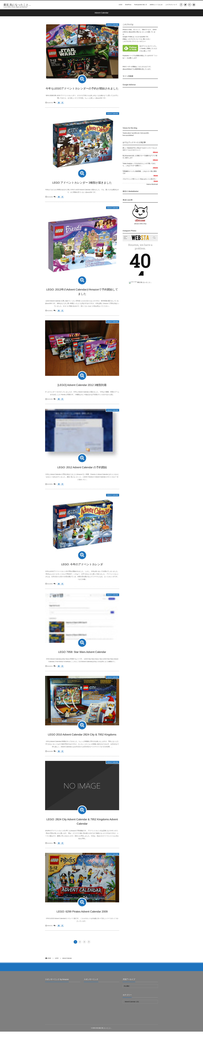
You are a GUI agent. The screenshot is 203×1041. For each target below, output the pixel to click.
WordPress (128, 4)
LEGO (120, 4)
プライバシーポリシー (139, 41)
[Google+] (189, 4)
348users (155, 160)
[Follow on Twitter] (185, 4)
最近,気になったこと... (17, 4)
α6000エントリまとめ (156, 4)
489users (155, 152)
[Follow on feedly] (193, 4)
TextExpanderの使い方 (140, 4)
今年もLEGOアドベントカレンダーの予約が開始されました (82, 88)
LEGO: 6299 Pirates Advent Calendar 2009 (82, 911)
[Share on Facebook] (181, 4)
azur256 (142, 37)
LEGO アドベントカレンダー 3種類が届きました (82, 182)
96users (156, 175)
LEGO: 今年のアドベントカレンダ (82, 564)
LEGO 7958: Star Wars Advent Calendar (82, 651)
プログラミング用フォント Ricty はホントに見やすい (139, 179)
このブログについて (171, 4)
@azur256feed (127, 69)
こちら (139, 66)
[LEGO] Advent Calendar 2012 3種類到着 (82, 384)
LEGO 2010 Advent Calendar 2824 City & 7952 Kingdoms (82, 734)
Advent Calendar (112, 24)
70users (156, 181)
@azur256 (132, 32)
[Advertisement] (142, 105)
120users (155, 167)
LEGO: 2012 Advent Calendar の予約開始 (82, 467)
